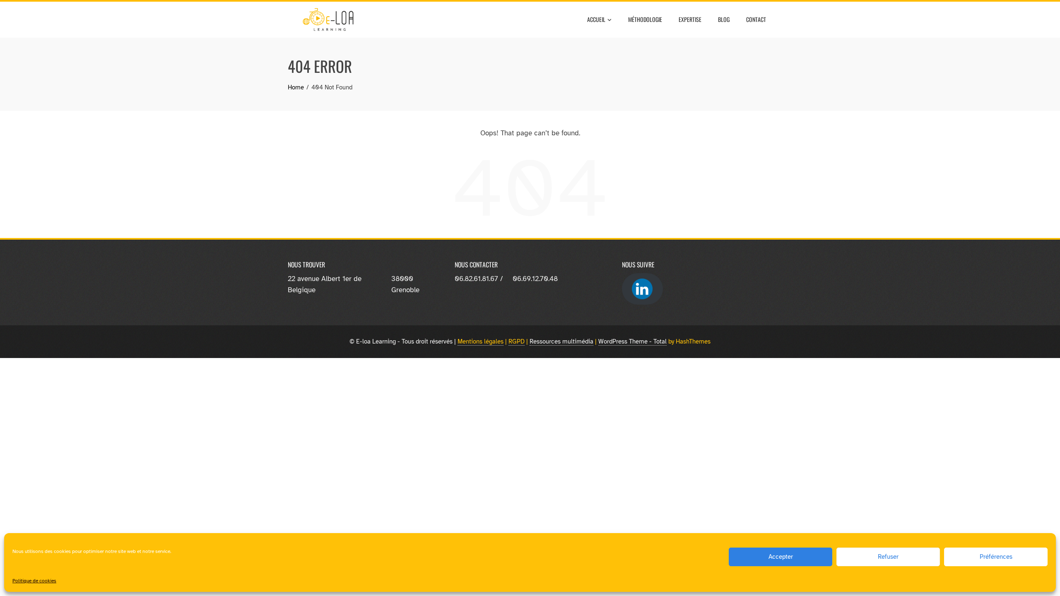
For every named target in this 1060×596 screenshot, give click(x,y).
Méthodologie (645, 19)
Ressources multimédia (561, 341)
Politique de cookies (34, 581)
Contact (756, 19)
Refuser (888, 556)
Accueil (596, 19)
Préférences (996, 556)
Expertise (690, 19)
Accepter (780, 556)
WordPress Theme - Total (632, 341)
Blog (724, 19)
